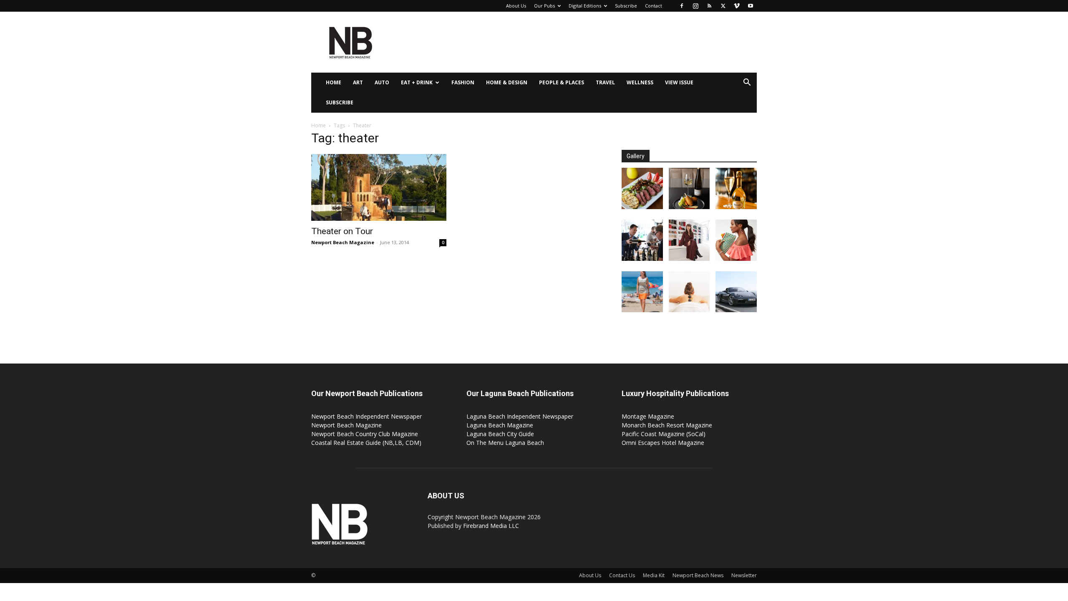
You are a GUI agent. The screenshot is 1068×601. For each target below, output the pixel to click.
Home (333, 82)
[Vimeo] (736, 6)
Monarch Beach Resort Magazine (667, 425)
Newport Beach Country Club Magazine (364, 434)
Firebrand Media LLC (491, 526)
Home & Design (506, 82)
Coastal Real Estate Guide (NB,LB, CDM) (366, 443)
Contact (653, 6)
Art (358, 82)
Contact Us (622, 575)
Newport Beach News (698, 575)
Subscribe (626, 6)
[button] (747, 83)
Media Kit (654, 575)
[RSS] (709, 6)
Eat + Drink (417, 82)
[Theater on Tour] (378, 187)
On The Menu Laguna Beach (505, 443)
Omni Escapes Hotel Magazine (663, 443)
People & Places (561, 82)
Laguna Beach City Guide (500, 434)
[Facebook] (681, 6)
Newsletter (744, 575)
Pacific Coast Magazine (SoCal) (663, 434)
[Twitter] (723, 6)
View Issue (679, 82)
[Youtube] (750, 6)
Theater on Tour (342, 231)
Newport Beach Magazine (342, 242)
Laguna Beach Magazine (499, 425)
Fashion (462, 82)
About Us (516, 6)
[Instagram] (695, 6)
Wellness (640, 82)
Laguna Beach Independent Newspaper (519, 416)
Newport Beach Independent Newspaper (366, 416)
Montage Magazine (648, 416)
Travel (605, 82)
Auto (382, 82)
